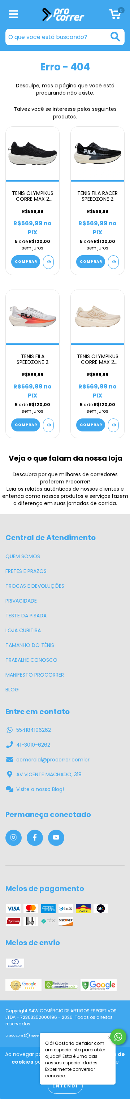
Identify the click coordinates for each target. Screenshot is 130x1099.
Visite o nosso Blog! (40, 789)
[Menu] (13, 15)
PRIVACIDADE (21, 600)
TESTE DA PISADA (26, 615)
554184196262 (33, 730)
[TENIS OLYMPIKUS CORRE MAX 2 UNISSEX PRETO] (48, 262)
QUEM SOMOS (22, 556)
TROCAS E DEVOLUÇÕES (34, 586)
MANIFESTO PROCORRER (34, 674)
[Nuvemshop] (28, 1036)
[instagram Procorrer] (13, 838)
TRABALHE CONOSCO (31, 660)
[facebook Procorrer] (35, 838)
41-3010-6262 (33, 744)
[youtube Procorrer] (56, 838)
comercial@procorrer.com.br (53, 759)
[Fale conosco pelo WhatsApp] (118, 1037)
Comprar (26, 261)
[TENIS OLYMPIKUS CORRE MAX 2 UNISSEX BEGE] (113, 425)
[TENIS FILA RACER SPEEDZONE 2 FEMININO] (113, 262)
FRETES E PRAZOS (26, 571)
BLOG (12, 689)
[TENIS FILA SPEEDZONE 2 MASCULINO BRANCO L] (48, 425)
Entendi (65, 1086)
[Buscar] (115, 36)
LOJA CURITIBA (23, 630)
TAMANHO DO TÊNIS (29, 645)
